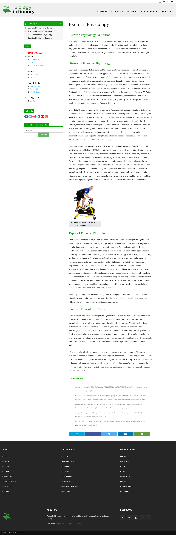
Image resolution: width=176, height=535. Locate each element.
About (4, 456)
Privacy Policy (7, 476)
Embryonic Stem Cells (70, 486)
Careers (5, 461)
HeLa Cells (65, 491)
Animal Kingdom (36, 65)
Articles (33, 62)
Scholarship (7, 486)
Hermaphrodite (126, 486)
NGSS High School (37, 77)
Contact (5, 471)
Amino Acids (125, 476)
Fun (162, 11)
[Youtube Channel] (42, 116)
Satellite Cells (66, 481)
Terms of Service (9, 481)
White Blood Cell (67, 461)
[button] (171, 11)
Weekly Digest (35, 92)
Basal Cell (65, 466)
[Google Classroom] (77, 434)
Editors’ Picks (35, 89)
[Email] (142, 434)
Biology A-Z (34, 60)
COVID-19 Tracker (104, 11)
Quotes (33, 101)
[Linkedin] (164, 1)
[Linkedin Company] (38, 116)
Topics (118, 11)
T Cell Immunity (67, 476)
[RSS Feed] (46, 116)
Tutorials (131, 11)
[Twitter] (168, 1)
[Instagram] (160, 1)
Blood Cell (65, 471)
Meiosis (123, 481)
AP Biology (34, 74)
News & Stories (148, 11)
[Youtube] (172, 1)
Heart (122, 466)
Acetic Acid (124, 461)
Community (124, 491)
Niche (122, 471)
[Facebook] (156, 1)
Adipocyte (65, 456)
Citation (5, 491)
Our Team (6, 466)
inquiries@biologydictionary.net (69, 523)
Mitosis (123, 456)
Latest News (35, 86)
